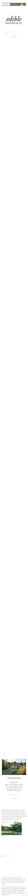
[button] (14, 37)
